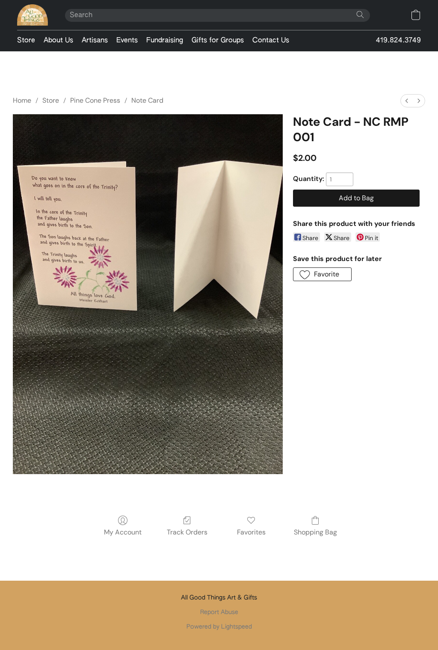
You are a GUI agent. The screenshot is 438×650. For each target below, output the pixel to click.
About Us (58, 40)
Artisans (95, 40)
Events (127, 40)
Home (22, 100)
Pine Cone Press (95, 100)
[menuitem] (407, 101)
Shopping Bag (315, 532)
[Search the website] (360, 15)
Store (26, 40)
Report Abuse (219, 612)
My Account (123, 532)
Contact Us (270, 40)
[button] (32, 15)
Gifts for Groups (218, 40)
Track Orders (187, 532)
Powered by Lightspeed (219, 627)
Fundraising (164, 40)
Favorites (251, 532)
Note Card (147, 100)
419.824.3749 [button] (398, 40)
